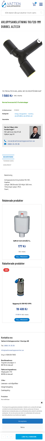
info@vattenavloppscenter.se (12, 350)
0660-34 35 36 (9, 345)
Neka (23, 427)
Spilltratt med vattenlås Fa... (22, 241)
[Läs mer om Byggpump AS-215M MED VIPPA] (22, 287)
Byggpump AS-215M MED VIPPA (22, 303)
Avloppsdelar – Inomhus (26, 114)
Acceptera (22, 421)
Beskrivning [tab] (8, 157)
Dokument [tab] (7, 165)
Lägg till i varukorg (29, 436)
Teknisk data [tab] (8, 161)
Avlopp (17, 114)
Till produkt (22, 257)
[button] (42, 403)
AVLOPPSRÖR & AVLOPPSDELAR (23, 116)
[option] (22, 57)
